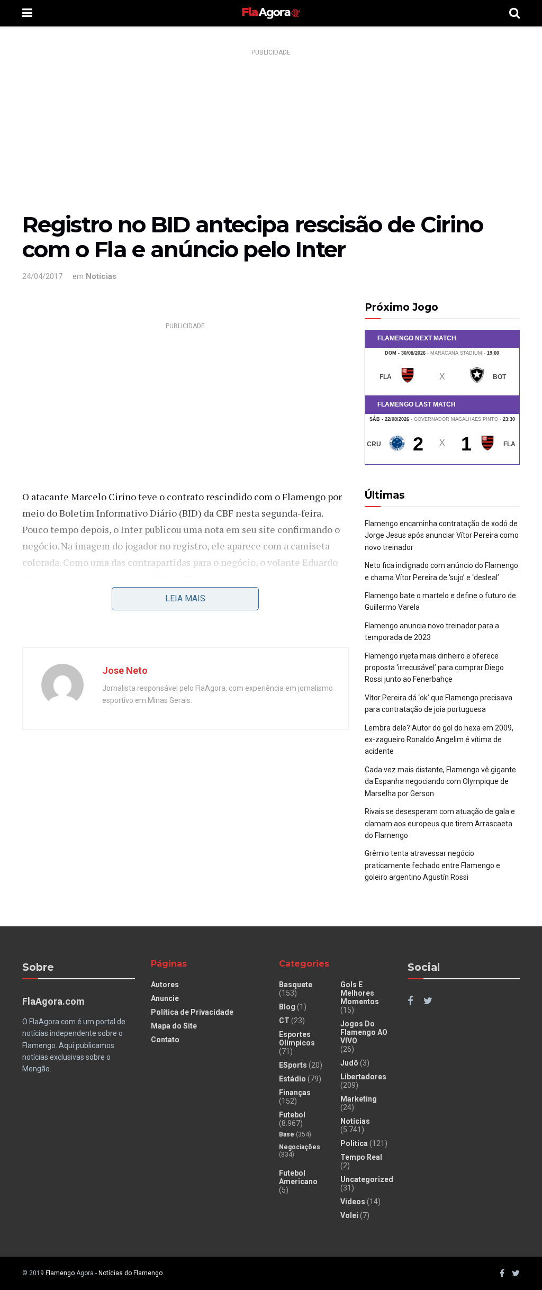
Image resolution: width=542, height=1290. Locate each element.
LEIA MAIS (185, 598)
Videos (352, 1201)
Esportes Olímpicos (297, 1038)
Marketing (358, 1099)
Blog (287, 1007)
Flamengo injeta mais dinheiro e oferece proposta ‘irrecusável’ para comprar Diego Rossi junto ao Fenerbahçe (434, 668)
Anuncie (165, 998)
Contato (165, 1039)
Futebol (292, 1115)
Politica (354, 1143)
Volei (349, 1215)
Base (286, 1134)
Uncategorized (366, 1179)
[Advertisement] (271, 134)
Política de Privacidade (192, 1012)
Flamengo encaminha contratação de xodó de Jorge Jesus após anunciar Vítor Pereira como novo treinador (442, 535)
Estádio (292, 1079)
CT (284, 1020)
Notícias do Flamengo (130, 1273)
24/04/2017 (42, 276)
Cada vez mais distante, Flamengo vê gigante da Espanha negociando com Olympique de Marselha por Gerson (440, 781)
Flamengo (60, 1273)
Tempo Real (361, 1157)
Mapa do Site (174, 1026)
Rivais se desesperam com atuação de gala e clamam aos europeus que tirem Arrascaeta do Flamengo (440, 823)
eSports (293, 1065)
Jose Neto (125, 670)
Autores (165, 984)
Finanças (295, 1092)
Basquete (295, 984)
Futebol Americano (298, 1177)
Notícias (101, 276)
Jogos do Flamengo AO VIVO (363, 1032)
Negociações (299, 1147)
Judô (349, 1063)
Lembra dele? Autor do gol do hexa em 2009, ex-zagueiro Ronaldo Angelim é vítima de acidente (439, 740)
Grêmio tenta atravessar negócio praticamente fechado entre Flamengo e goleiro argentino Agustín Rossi (432, 865)
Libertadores (363, 1076)
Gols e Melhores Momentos (359, 993)
